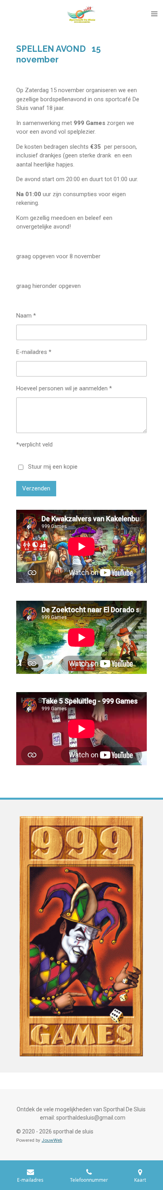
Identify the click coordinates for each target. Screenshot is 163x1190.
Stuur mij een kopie (53, 466)
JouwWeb (52, 1140)
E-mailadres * (33, 352)
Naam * (26, 315)
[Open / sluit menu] (154, 14)
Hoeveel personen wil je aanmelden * (64, 388)
